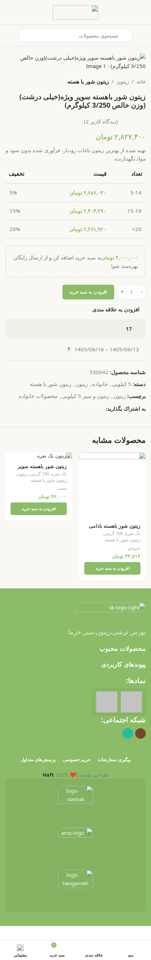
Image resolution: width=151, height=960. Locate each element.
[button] (112, 568)
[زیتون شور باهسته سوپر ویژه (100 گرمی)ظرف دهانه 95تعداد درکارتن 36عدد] (38, 455)
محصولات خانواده (38, 395)
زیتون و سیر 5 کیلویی (85, 395)
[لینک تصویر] (111, 610)
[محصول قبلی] (26, 81)
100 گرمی (113, 533)
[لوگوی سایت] (75, 11)
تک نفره (132, 533)
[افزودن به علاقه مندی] (85, 458)
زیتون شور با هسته (88, 81)
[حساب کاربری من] (8, 35)
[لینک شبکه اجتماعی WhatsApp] (102, 408)
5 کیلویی (121, 383)
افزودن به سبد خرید (88, 292)
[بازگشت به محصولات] (18, 81)
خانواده (100, 383)
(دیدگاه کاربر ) (101, 121)
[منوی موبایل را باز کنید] (143, 35)
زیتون (123, 81)
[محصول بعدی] (9, 81)
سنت (62, 488)
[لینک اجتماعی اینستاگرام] (140, 733)
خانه (141, 81)
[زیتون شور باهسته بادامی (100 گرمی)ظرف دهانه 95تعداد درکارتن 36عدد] (112, 485)
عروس (133, 548)
